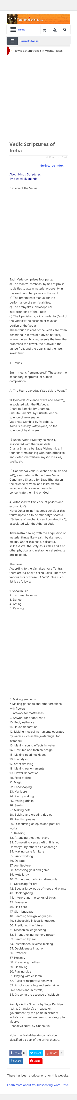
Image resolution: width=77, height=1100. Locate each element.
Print (52, 157)
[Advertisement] (38, 94)
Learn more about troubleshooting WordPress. (38, 1085)
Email (64, 157)
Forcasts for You (30, 41)
